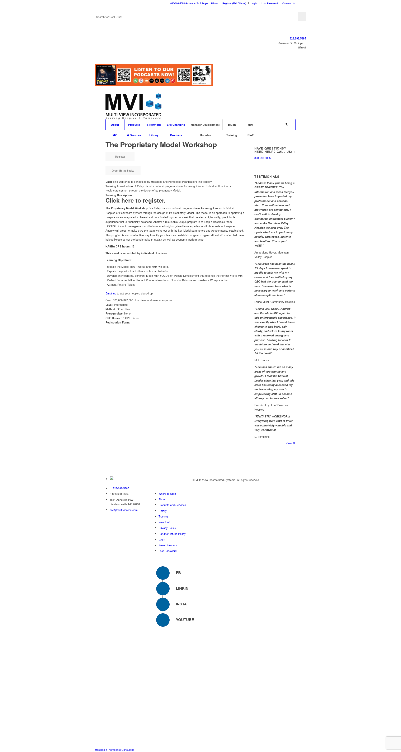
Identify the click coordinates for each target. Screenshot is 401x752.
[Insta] (163, 604)
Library (163, 511)
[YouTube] (163, 619)
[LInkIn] (163, 588)
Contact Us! (289, 3)
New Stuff (164, 522)
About (162, 499)
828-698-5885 (194, 3)
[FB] (163, 573)
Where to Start (167, 493)
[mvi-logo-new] (133, 106)
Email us (110, 293)
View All (291, 443)
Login (254, 3)
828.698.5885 (298, 38)
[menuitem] (194, 3)
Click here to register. (135, 200)
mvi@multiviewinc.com (124, 510)
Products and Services (172, 505)
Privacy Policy (167, 528)
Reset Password (168, 545)
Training (163, 516)
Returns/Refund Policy (172, 533)
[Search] (286, 124)
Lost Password (269, 3)
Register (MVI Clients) (234, 3)
